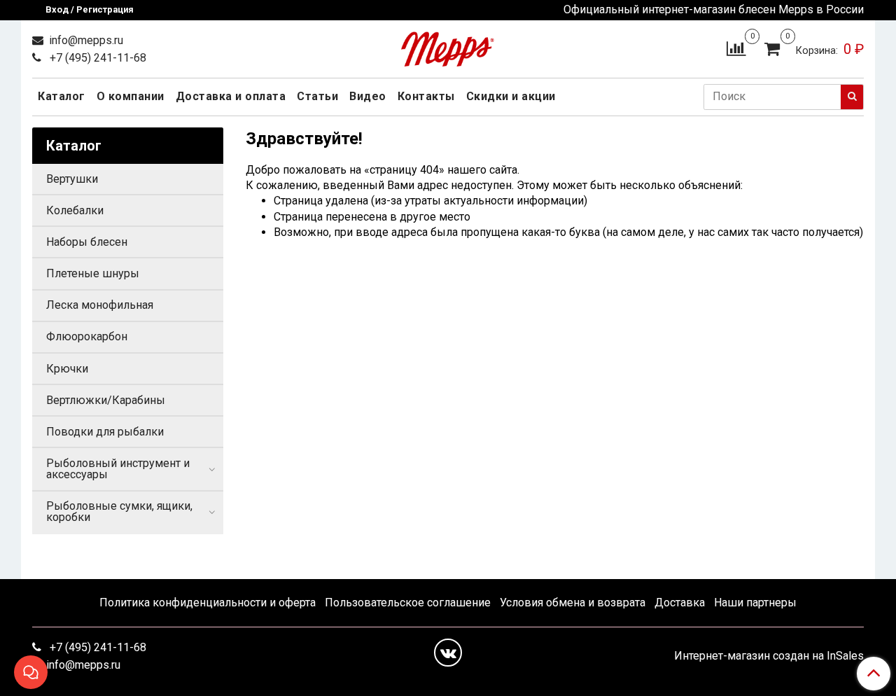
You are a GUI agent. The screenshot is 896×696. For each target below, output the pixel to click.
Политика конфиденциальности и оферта (207, 602)
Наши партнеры (755, 602)
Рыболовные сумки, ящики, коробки (119, 511)
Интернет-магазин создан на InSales (769, 656)
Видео (367, 96)
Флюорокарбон (86, 336)
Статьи (317, 96)
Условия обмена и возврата (572, 602)
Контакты (426, 96)
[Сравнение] (736, 48)
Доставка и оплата (231, 96)
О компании (130, 96)
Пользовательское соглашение (408, 602)
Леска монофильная (99, 305)
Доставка (679, 602)
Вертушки (72, 179)
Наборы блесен (86, 242)
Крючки (67, 368)
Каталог (61, 96)
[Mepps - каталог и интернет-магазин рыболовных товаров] (447, 46)
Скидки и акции (511, 96)
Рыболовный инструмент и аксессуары (118, 469)
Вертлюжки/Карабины (105, 400)
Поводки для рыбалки (105, 431)
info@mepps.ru (84, 40)
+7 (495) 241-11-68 (96, 57)
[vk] (448, 653)
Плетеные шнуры (92, 273)
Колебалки (75, 210)
